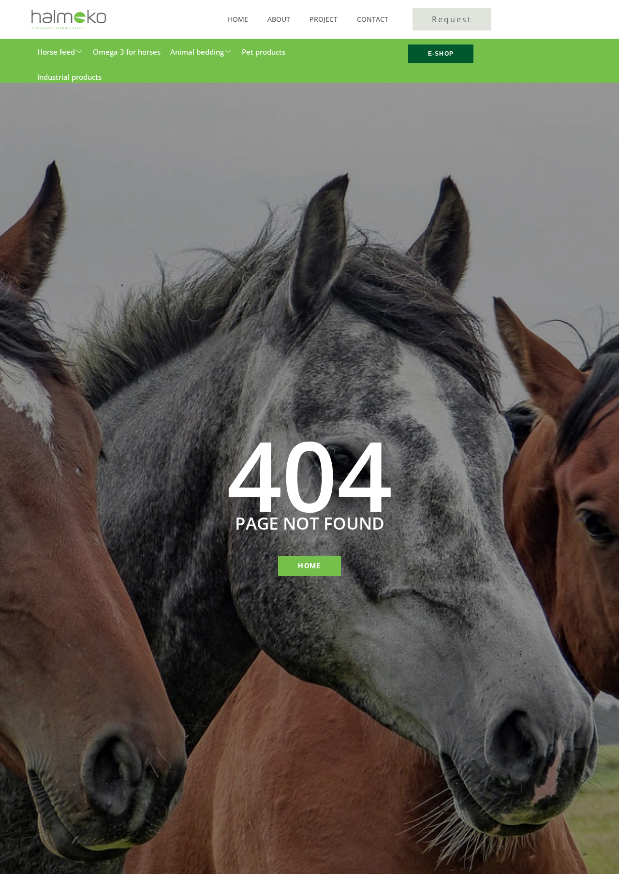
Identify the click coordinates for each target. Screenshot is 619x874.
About (278, 19)
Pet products (263, 52)
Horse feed (56, 52)
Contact (372, 19)
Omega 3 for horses (127, 52)
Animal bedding (197, 52)
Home (238, 19)
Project (324, 19)
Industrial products (69, 77)
